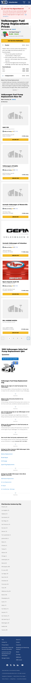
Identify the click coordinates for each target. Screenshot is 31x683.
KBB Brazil (18, 657)
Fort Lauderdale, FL (6, 535)
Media (17, 652)
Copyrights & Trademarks (7, 676)
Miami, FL (4, 542)
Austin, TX (4, 601)
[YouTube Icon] (22, 665)
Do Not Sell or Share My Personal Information (7, 648)
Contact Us (4, 642)
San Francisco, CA (6, 524)
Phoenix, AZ (4, 506)
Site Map (18, 654)
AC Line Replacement (6, 482)
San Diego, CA (5, 521)
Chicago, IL (4, 556)
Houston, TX (4, 612)
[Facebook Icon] (7, 665)
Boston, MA (4, 594)
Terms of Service (5, 678)
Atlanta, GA (4, 552)
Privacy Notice (5, 645)
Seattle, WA (4, 626)
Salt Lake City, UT (6, 619)
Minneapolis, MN (6, 566)
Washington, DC (5, 623)
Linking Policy (13, 678)
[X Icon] (10, 665)
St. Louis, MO (5, 570)
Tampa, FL (4, 549)
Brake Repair (4, 457)
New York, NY (5, 577)
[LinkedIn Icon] (17, 665)
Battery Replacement (7, 454)
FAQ (3, 639)
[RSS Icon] (14, 665)
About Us (18, 639)
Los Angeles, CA (5, 510)
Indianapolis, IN (5, 559)
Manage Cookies (6, 658)
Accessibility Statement (21, 678)
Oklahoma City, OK (6, 591)
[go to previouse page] (28, 338)
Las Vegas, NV (5, 573)
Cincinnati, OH (5, 584)
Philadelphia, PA (5, 598)
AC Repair (3, 485)
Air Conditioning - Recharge (7, 489)
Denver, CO (4, 531)
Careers (18, 642)
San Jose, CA (4, 528)
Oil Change (4, 461)
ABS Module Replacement (7, 478)
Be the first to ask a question (10, 358)
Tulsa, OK (4, 587)
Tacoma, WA (4, 630)
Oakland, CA (4, 514)
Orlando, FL (4, 545)
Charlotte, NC (5, 580)
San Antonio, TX (5, 616)
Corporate (18, 645)
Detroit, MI (4, 563)
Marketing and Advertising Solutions (22, 648)
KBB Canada (19, 659)
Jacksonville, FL (5, 538)
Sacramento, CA (5, 517)
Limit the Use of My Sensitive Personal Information (6, 653)
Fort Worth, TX (5, 608)
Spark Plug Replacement (7, 464)
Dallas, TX (4, 605)
